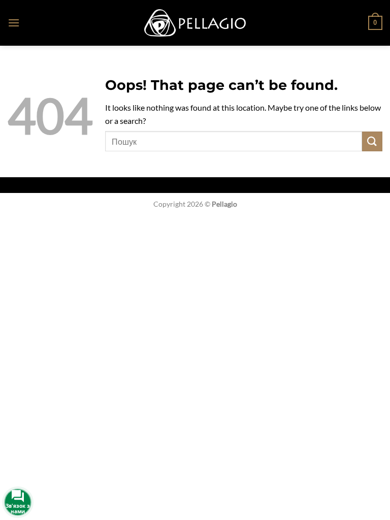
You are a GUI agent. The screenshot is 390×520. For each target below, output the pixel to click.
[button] (14, 22)
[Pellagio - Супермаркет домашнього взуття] (195, 23)
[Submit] (372, 141)
